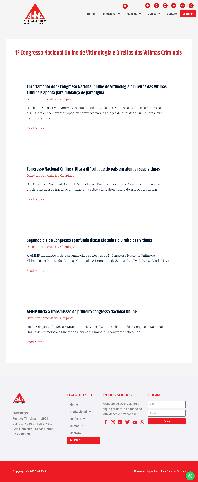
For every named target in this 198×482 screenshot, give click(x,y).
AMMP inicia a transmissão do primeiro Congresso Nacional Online (82, 311)
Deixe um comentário (42, 99)
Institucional (108, 13)
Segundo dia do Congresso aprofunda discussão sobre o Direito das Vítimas (89, 240)
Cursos (152, 13)
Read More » (35, 128)
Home (91, 13)
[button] (125, 6)
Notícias (132, 13)
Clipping (66, 99)
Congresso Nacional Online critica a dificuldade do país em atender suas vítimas (93, 169)
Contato (172, 13)
